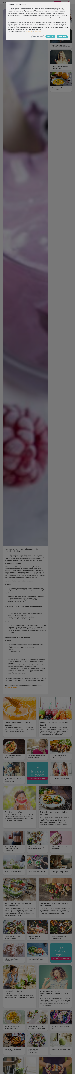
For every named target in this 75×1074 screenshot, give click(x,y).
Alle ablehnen (50, 36)
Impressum (38, 31)
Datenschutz (29, 31)
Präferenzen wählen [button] (38, 36)
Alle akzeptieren (62, 36)
